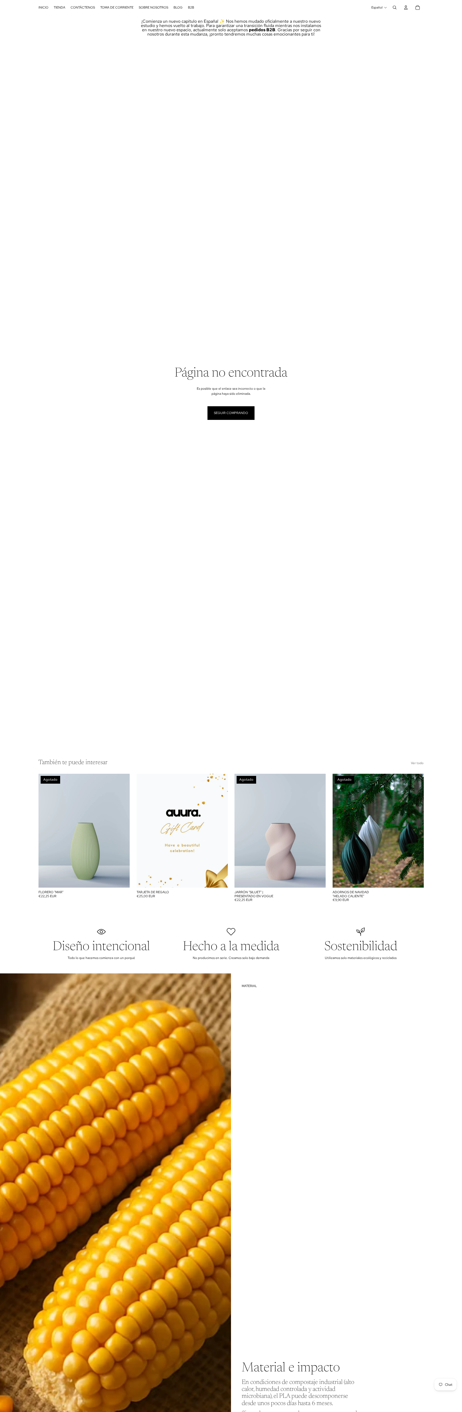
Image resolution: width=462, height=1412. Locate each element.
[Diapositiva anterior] (46, 831)
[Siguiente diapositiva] (122, 831)
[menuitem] (43, 7)
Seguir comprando (231, 413)
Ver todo (417, 763)
